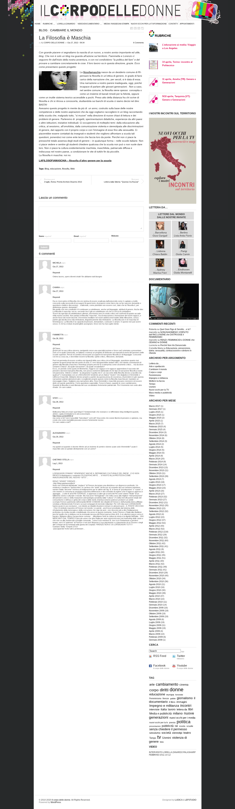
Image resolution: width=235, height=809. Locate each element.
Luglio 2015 (154, 412)
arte (152, 684)
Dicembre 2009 (156, 608)
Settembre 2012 (156, 511)
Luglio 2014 (154, 447)
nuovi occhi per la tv (158, 722)
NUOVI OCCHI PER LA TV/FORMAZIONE (149, 24)
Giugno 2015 (155, 415)
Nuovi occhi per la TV (159, 390)
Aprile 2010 (154, 596)
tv (159, 737)
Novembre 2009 (156, 610)
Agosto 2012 (155, 514)
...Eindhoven (183, 271)
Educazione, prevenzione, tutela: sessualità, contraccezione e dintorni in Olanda (170, 350)
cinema (183, 684)
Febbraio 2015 (156, 426)
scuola (182, 726)
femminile (179, 695)
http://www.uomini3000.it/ (63, 416)
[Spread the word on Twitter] (135, 28)
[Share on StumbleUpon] (142, 28)
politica (183, 721)
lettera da (182, 709)
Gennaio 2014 (155, 464)
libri (190, 709)
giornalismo (185, 698)
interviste (154, 709)
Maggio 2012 (155, 523)
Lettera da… (155, 363)
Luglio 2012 (154, 517)
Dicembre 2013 (156, 467)
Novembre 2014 (156, 435)
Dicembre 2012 (156, 502)
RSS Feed (159, 655)
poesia (172, 722)
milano (178, 713)
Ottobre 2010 (155, 578)
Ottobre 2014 (155, 438)
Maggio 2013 (155, 488)
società (166, 732)
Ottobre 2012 (155, 508)
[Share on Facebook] (131, 28)
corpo (154, 690)
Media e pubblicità (160, 713)
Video (151, 395)
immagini (182, 701)
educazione (55, 169)
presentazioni (155, 726)
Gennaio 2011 (155, 570)
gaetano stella (61, 460)
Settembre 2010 (156, 581)
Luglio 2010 (154, 587)
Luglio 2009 (154, 622)
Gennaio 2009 (155, 640)
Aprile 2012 (154, 526)
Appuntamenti (187, 24)
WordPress (56, 802)
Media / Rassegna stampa (116, 24)
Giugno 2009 (155, 625)
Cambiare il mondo (66, 30)
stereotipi (177, 732)
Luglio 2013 (154, 482)
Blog (43, 30)
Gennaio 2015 (155, 429)
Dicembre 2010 (156, 572)
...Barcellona (160, 234)
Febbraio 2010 (156, 602)
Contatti (173, 24)
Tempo (152, 384)
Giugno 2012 (155, 520)
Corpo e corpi (155, 372)
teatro (187, 732)
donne (176, 689)
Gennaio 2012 (155, 534)
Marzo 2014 (154, 459)
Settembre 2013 (156, 476)
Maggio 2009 (155, 628)
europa (170, 694)
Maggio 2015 (155, 418)
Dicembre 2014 (156, 432)
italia (164, 709)
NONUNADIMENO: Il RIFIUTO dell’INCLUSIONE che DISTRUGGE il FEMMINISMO (168, 334)
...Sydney (160, 271)
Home (37, 24)
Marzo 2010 (154, 599)
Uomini (152, 387)
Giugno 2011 (155, 555)
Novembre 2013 (156, 470)
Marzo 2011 (154, 564)
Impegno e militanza (158, 378)
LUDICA (178, 800)
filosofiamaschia (92, 72)
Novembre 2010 (156, 575)
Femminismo (155, 375)
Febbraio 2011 (156, 567)
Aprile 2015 (154, 421)
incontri (185, 705)
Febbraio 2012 (156, 532)
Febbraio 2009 (156, 637)
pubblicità (168, 725)
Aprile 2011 (154, 561)
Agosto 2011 (155, 549)
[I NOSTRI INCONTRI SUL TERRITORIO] (172, 203)
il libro (172, 702)
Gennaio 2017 (155, 409)
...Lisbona (160, 252)
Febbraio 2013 (156, 497)
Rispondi (56, 273)
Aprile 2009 (154, 631)
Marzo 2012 (154, 529)
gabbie (173, 698)
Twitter (181, 655)
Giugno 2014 (155, 450)
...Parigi (183, 252)
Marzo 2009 (154, 634)
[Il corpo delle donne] (174, 319)
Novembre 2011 (156, 540)
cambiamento (167, 684)
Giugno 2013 (155, 485)
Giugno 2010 (155, 590)
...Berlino (183, 234)
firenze (166, 698)
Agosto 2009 (155, 619)
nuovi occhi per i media (182, 717)
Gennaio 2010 (155, 605)
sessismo (154, 732)
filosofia (65, 169)
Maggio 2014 (155, 453)
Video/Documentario (88, 24)
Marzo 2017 (154, 406)
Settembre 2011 (156, 546)
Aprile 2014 (154, 456)
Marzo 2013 (154, 494)
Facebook (159, 665)
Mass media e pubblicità (160, 393)
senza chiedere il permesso (168, 729)
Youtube (182, 665)
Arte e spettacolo (157, 366)
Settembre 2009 (156, 616)
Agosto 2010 (155, 584)
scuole (189, 726)
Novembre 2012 (156, 505)
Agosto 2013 (155, 479)
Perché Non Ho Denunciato (173, 345)
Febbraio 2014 (156, 461)
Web (72, 169)
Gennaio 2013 (155, 499)
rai (176, 725)
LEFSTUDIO (190, 800)
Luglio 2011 (154, 552)
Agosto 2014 (155, 444)
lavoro (171, 709)
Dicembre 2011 (156, 537)
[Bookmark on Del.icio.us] (138, 28)
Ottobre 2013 (155, 473)
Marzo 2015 (154, 423)
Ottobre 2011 (155, 543)
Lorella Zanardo (66, 24)
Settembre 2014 (156, 441)
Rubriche (48, 24)
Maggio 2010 (155, 593)
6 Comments (138, 43)
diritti (164, 689)
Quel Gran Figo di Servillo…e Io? (175, 329)
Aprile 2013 (154, 491)
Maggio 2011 (155, 558)
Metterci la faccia (157, 381)
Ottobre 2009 (155, 613)
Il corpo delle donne (52, 43)
